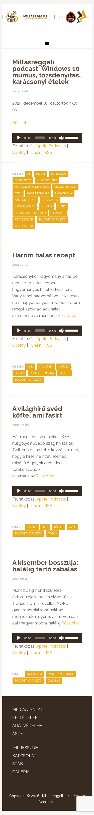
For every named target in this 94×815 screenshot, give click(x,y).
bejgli (40, 173)
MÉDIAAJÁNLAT (27, 709)
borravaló (58, 173)
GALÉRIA (21, 771)
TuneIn (35, 152)
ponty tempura (42, 373)
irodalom (34, 674)
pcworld (58, 213)
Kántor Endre (25, 200)
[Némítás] (61, 137)
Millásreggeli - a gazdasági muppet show (47, 19)
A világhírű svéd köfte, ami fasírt (37, 412)
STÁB (17, 763)
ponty (19, 373)
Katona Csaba (25, 206)
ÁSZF (17, 733)
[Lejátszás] (18, 137)
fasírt (32, 527)
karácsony (50, 200)
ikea (45, 527)
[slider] (72, 137)
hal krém (46, 366)
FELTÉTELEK (25, 717)
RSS (48, 152)
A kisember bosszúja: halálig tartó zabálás (45, 566)
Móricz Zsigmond (61, 674)
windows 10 (24, 226)
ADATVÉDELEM (27, 725)
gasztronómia (38, 193)
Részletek (21, 122)
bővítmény (23, 180)
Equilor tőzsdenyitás (32, 187)
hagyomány (63, 193)
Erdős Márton (65, 187)
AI (28, 173)
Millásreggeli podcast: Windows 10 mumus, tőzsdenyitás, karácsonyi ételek (46, 71)
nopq (62, 206)
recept (64, 373)
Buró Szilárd (47, 180)
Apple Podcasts (51, 146)
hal (30, 366)
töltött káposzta (52, 219)
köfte (58, 527)
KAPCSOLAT (24, 755)
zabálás (54, 680)
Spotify (19, 152)
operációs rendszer (30, 213)
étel (18, 193)
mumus (46, 206)
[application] (47, 138)
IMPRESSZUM (25, 747)
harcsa (63, 366)
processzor (24, 219)
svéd (72, 527)
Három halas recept (43, 255)
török (52, 533)
